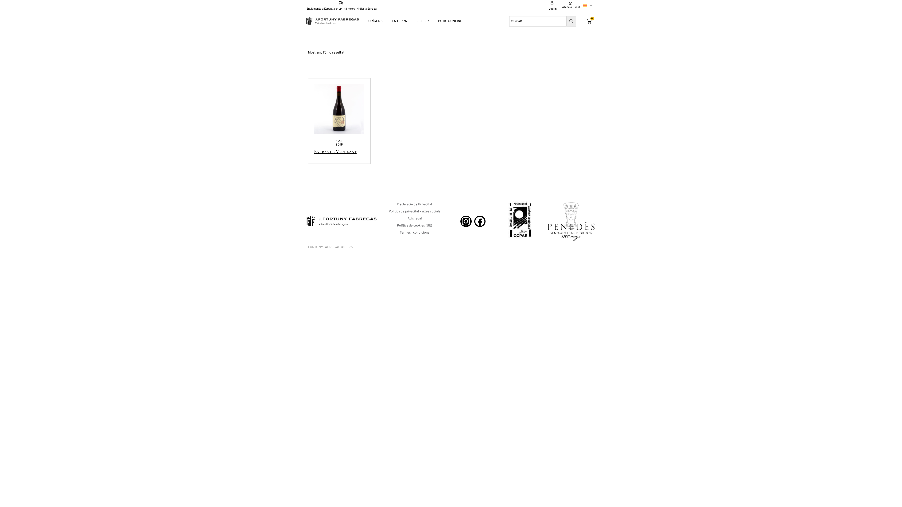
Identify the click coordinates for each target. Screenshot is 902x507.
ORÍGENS (375, 21)
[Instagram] (466, 221)
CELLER (422, 21)
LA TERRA (399, 21)
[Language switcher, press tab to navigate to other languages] (587, 5)
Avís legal (415, 219)
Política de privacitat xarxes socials (414, 212)
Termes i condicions (414, 233)
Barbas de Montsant (335, 151)
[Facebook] (480, 221)
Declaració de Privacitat (414, 205)
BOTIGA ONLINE (450, 21)
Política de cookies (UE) (414, 226)
